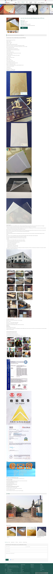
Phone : (5, 570)
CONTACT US (35, 2)
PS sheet (9, 542)
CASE (39, 2)
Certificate (42, 2)
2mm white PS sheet (25, 542)
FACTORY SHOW (30, 2)
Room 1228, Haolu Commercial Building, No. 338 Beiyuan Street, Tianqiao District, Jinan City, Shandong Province (13, 567)
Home (28, 15)
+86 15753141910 (14, 0)
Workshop (8, 493)
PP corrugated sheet (42, 569)
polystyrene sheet (12, 542)
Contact (6, 564)
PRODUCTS (30, 15)
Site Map (22, 570)
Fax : (5, 571)
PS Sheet (33, 15)
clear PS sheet (20, 542)
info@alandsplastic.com (8, 0)
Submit (7, 559)
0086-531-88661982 (9, 571)
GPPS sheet (16, 542)
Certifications (22, 569)
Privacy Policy (22, 571)
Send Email (24, 27)
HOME (16, 2)
